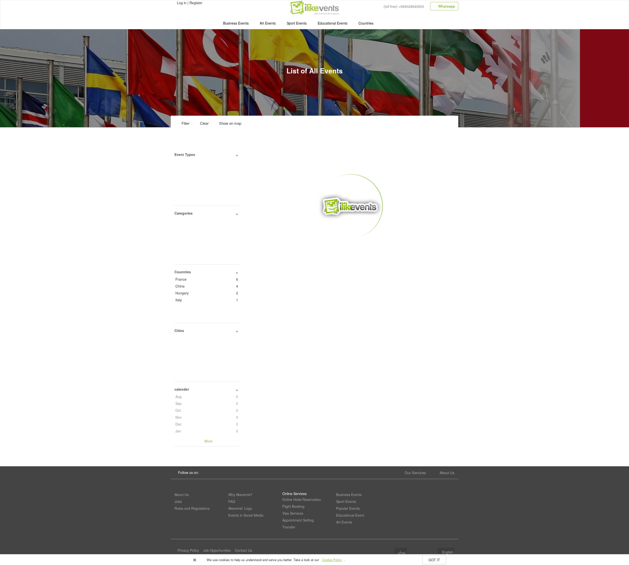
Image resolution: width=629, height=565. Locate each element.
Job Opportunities (217, 550)
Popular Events (348, 508)
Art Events (268, 23)
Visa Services (292, 513)
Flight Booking (293, 506)
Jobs (178, 501)
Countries (365, 23)
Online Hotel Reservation (301, 499)
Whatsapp (446, 6)
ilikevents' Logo (240, 508)
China (206, 286)
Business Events (236, 23)
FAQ (231, 501)
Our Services (415, 472)
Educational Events (332, 23)
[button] (227, 123)
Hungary (206, 292)
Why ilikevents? (240, 494)
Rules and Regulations (192, 508)
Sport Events (297, 23)
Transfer (288, 526)
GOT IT (434, 559)
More (350, 246)
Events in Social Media (245, 515)
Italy (206, 299)
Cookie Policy (332, 559)
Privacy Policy (188, 550)
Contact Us (243, 550)
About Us (447, 472)
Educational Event (350, 515)
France (206, 279)
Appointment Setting (298, 520)
